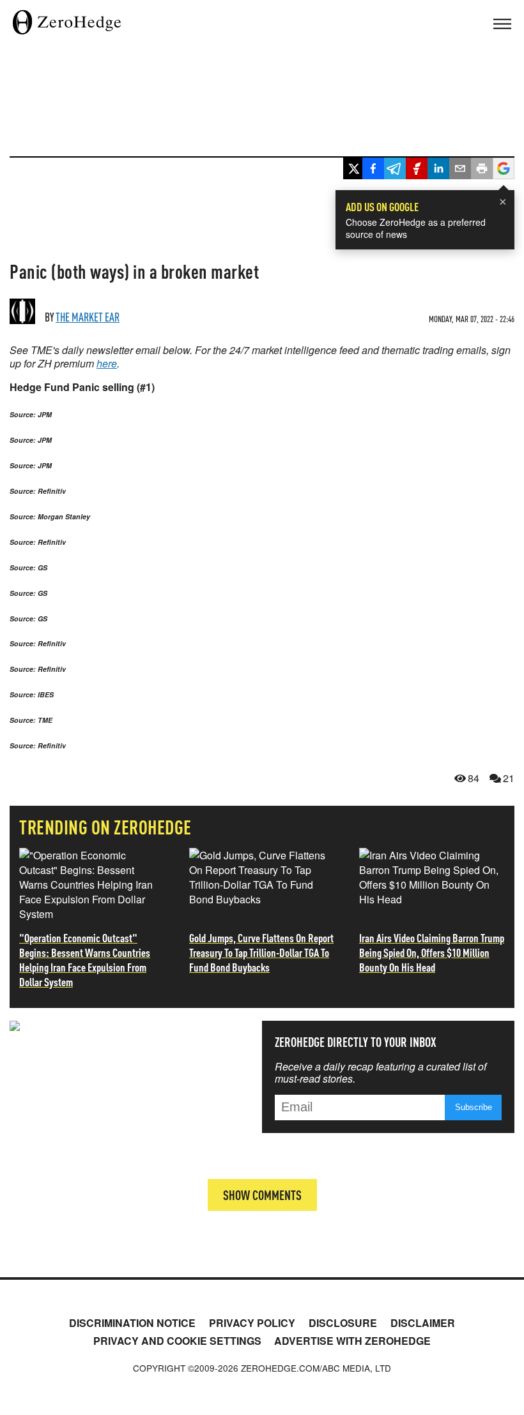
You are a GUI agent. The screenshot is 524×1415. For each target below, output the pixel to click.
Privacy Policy (252, 1322)
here (106, 363)
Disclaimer (422, 1322)
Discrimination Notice (132, 1322)
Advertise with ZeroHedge (352, 1340)
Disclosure (343, 1322)
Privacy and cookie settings (177, 1340)
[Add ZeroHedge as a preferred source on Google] (503, 170)
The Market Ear (87, 316)
